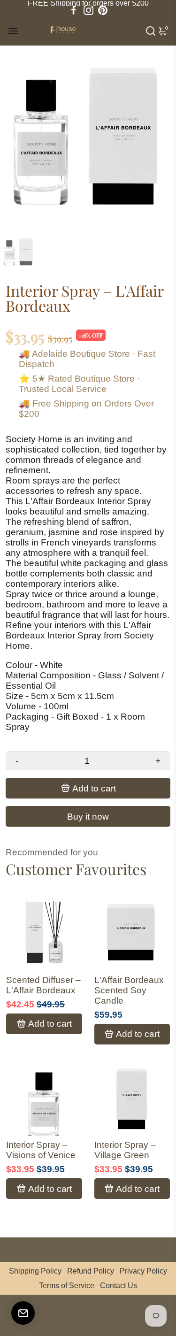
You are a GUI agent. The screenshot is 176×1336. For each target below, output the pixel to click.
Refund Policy (90, 1271)
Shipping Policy (35, 1271)
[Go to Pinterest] (102, 10)
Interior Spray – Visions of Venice (41, 1150)
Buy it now (88, 817)
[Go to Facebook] (74, 10)
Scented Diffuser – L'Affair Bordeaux (43, 985)
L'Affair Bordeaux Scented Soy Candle (129, 990)
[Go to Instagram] (88, 10)
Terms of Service (66, 1286)
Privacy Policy (143, 1271)
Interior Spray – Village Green (125, 1150)
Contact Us (118, 1286)
